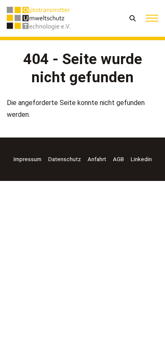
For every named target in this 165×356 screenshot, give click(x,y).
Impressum (27, 159)
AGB (118, 159)
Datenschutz (64, 159)
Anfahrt (97, 159)
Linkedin (141, 159)
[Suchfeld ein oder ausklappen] (133, 18)
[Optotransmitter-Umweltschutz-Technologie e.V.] (38, 18)
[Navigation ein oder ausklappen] (152, 18)
